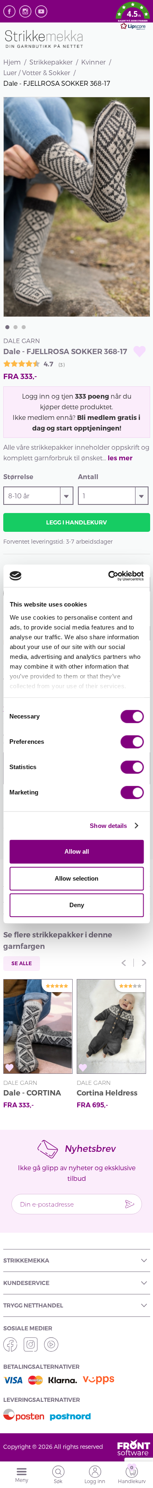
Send (130, 1204)
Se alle (21, 963)
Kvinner (93, 62)
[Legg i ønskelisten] (139, 351)
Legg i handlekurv (76, 522)
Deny (76, 904)
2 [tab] (15, 327)
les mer (120, 458)
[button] (132, 17)
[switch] (132, 741)
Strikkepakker (51, 62)
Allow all (76, 851)
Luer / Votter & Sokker (36, 72)
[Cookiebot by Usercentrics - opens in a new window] (109, 576)
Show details (108, 825)
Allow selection (76, 878)
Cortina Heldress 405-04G (107, 1094)
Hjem (12, 62)
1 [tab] (7, 327)
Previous (124, 963)
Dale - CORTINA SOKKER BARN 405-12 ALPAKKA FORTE (34, 1094)
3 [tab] (24, 327)
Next (144, 963)
